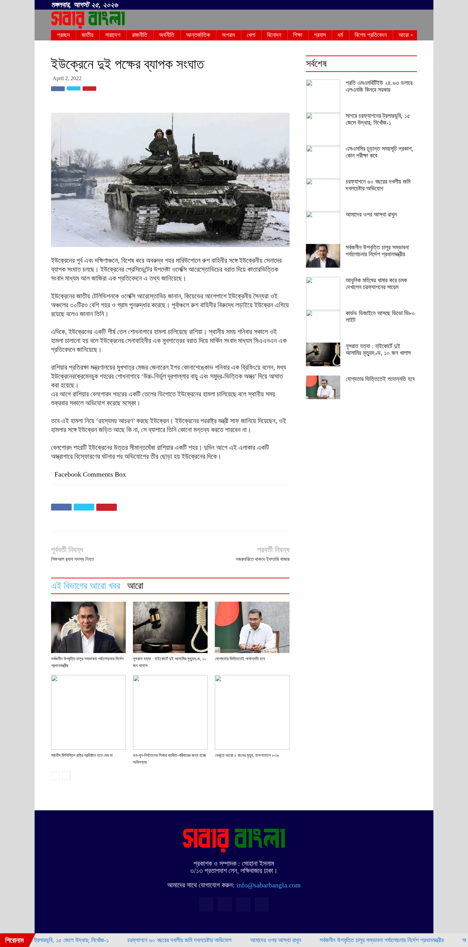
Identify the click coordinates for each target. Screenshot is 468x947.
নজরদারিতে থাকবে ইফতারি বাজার (263, 559)
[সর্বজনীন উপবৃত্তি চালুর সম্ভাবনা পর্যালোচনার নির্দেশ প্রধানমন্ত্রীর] (88, 627)
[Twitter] (400, 5)
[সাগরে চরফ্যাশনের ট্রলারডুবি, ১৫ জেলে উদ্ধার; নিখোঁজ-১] (323, 129)
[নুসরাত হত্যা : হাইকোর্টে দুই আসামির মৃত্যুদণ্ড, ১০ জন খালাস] (170, 627)
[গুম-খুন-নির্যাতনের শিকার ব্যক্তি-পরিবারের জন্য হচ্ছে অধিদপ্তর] (170, 712)
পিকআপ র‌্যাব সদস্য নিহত (72, 559)
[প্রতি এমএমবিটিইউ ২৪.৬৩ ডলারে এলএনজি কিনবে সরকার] (323, 96)
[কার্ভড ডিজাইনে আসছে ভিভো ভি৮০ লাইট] (323, 327)
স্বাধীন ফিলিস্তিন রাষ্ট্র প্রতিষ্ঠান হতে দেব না (82, 755)
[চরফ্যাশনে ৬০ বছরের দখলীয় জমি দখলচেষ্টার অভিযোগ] (323, 195)
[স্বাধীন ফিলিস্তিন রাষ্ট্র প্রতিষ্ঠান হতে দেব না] (88, 712)
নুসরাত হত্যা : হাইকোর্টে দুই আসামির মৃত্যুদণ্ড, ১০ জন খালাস (378, 349)
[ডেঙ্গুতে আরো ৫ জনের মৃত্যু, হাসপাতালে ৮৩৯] (252, 712)
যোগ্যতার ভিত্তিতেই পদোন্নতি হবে (240, 658)
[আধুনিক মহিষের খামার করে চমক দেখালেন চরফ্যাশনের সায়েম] (323, 294)
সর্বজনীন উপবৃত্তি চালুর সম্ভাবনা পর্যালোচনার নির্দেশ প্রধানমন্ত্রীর (377, 251)
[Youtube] (412, 5)
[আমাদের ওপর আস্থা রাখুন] (323, 228)
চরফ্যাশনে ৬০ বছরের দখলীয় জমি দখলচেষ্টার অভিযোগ (378, 185)
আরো (135, 585)
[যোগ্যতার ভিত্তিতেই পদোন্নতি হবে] (252, 627)
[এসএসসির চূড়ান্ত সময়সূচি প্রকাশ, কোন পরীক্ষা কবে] (323, 162)
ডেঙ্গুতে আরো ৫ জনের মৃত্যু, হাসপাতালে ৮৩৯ (247, 755)
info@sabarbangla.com (268, 885)
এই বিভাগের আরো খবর (85, 585)
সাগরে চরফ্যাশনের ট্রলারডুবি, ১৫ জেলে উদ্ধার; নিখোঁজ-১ (378, 119)
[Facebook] (378, 5)
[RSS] (389, 5)
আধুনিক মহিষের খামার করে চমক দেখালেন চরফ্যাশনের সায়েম (376, 284)
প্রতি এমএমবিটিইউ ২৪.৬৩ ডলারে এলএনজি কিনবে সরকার (379, 86)
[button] (367, 4)
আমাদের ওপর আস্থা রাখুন (371, 214)
